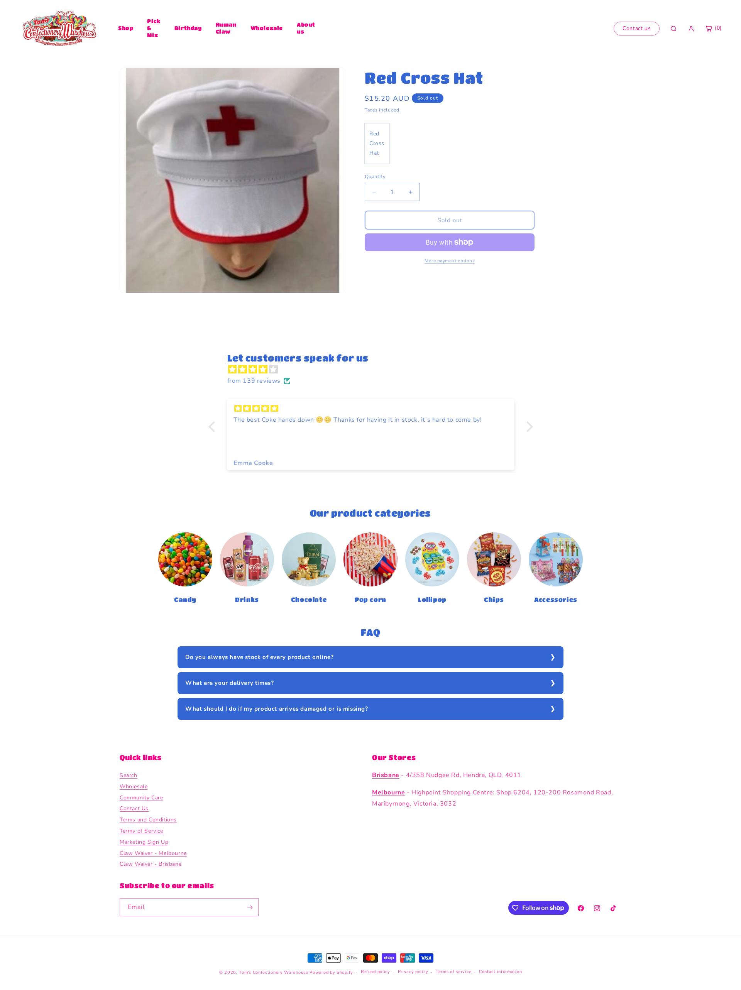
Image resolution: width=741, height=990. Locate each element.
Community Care (141, 797)
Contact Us (134, 808)
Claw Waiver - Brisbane (150, 864)
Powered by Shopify (331, 972)
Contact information (500, 972)
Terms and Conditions (148, 819)
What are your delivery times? (229, 683)
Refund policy (375, 972)
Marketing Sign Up (144, 842)
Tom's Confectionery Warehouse (273, 972)
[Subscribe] (249, 907)
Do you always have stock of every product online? (259, 657)
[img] (374, 369)
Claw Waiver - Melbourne (153, 853)
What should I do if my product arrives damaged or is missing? (276, 709)
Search (128, 775)
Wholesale (266, 28)
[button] (213, 426)
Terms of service (453, 972)
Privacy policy (413, 972)
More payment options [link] (450, 261)
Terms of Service (141, 831)
